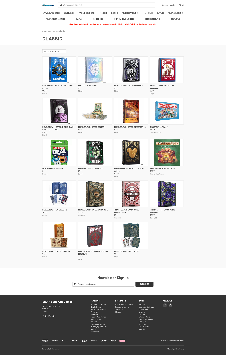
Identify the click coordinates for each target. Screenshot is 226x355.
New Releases (69, 13)
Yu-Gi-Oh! (142, 324)
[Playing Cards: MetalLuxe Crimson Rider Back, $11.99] (95, 235)
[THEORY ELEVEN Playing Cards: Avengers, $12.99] (167, 194)
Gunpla (79, 19)
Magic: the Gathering (146, 307)
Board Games (148, 13)
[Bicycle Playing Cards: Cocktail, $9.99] (95, 111)
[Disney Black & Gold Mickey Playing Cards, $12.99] (131, 152)
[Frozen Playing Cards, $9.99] (95, 70)
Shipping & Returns (152, 19)
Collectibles (98, 19)
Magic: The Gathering (87, 13)
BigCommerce (55, 349)
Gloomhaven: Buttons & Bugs (162, 168)
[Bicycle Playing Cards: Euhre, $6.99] (59, 194)
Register (172, 5)
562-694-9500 (50, 316)
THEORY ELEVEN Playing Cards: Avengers (162, 211)
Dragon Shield (144, 327)
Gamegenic (143, 322)
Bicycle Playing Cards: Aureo (126, 251)
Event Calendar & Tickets (124, 19)
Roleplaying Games (175, 13)
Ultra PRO (142, 314)
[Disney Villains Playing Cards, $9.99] (95, 152)
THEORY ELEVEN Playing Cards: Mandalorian (126, 211)
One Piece (114, 13)
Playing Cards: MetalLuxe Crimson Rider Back (93, 252)
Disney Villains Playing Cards (91, 168)
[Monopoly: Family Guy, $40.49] (167, 111)
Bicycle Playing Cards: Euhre (54, 210)
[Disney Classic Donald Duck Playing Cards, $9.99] (59, 70)
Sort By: (46, 51)
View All (142, 329)
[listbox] (58, 51)
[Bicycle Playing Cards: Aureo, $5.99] (131, 235)
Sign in (164, 5)
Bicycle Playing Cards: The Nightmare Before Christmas (58, 128)
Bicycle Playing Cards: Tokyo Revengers (162, 87)
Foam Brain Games (146, 319)
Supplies (160, 13)
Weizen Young (179, 349)
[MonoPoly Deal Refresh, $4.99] (59, 152)
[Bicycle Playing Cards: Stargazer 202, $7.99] (131, 111)
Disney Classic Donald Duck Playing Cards (57, 87)
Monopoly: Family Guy (159, 127)
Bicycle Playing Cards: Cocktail (91, 127)
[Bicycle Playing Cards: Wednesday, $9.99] (131, 70)
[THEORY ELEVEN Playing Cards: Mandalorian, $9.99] (131, 194)
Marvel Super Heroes (51, 13)
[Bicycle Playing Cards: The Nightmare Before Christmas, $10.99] (59, 111)
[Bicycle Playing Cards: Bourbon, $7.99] (59, 235)
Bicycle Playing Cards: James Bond (93, 210)
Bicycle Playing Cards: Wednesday (128, 86)
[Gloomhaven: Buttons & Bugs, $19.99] (167, 152)
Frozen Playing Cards (87, 86)
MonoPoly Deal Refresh (52, 168)
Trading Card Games (130, 13)
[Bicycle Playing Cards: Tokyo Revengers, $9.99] (167, 70)
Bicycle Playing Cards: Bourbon (56, 251)
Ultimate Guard (144, 317)
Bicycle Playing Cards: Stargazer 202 (130, 127)
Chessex (142, 312)
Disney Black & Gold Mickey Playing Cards (129, 169)
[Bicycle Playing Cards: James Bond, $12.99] (95, 194)
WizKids (142, 304)
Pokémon (103, 13)
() (182, 5)
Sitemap (118, 312)
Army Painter (144, 309)
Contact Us (175, 19)
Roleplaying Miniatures (55, 19)
